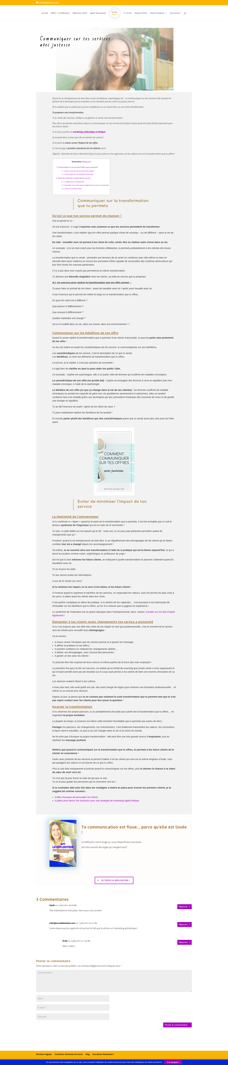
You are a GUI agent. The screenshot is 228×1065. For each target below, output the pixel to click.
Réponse (183, 906)
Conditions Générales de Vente (69, 1054)
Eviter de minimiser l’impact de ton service (73, 178)
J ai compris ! (173, 1062)
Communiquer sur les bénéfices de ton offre (77, 174)
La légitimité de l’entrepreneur (72, 182)
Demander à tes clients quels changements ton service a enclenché (85, 185)
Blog (88, 1054)
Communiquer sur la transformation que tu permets (77, 167)
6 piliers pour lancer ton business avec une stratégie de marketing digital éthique (97, 800)
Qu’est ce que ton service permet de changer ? (78, 171)
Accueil (45, 13)
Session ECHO (141, 13)
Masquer (86, 161)
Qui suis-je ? (175, 13)
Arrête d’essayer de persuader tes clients (76, 797)
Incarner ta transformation (71, 188)
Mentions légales (44, 1054)
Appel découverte (98, 13)
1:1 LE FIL (127, 13)
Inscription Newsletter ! (103, 1054)
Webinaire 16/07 (80, 13)
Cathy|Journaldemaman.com (62, 923)
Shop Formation (157, 13)
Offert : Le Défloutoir (60, 13)
